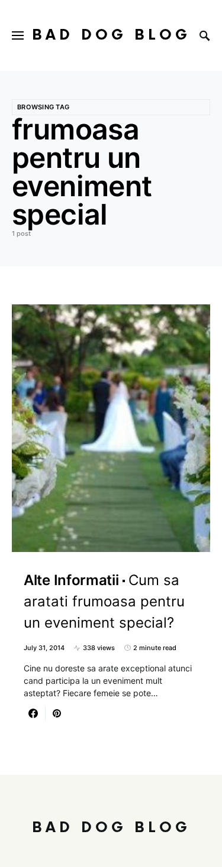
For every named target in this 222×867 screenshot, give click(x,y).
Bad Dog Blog (111, 35)
